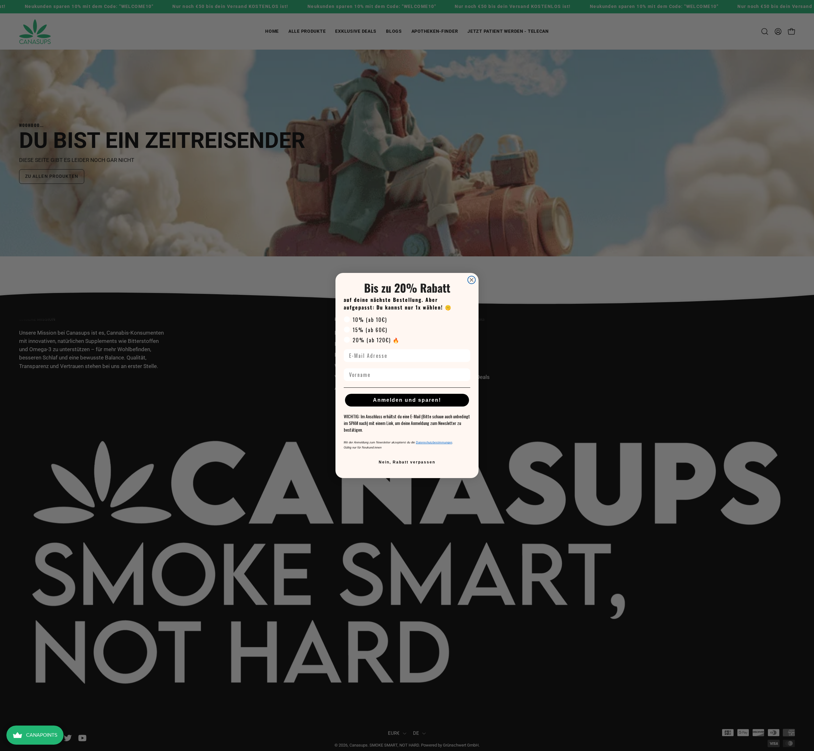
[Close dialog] (471, 280)
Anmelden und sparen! (407, 400)
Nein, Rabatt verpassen (407, 462)
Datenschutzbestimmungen (434, 442)
